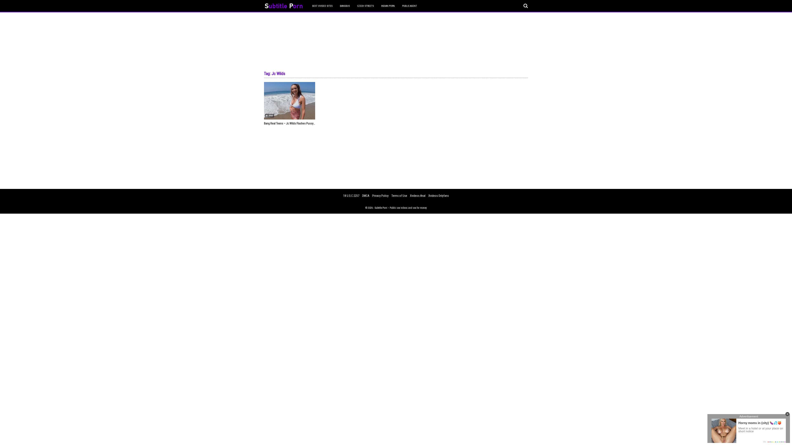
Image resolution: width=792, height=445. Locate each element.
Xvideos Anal (417, 195)
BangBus (345, 6)
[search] (525, 6)
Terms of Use (399, 195)
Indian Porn (388, 6)
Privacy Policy (380, 195)
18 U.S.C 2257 (351, 195)
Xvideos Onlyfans (438, 195)
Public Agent (409, 6)
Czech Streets (365, 6)
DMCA (365, 195)
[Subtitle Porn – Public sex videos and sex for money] (283, 6)
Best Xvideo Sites (322, 6)
